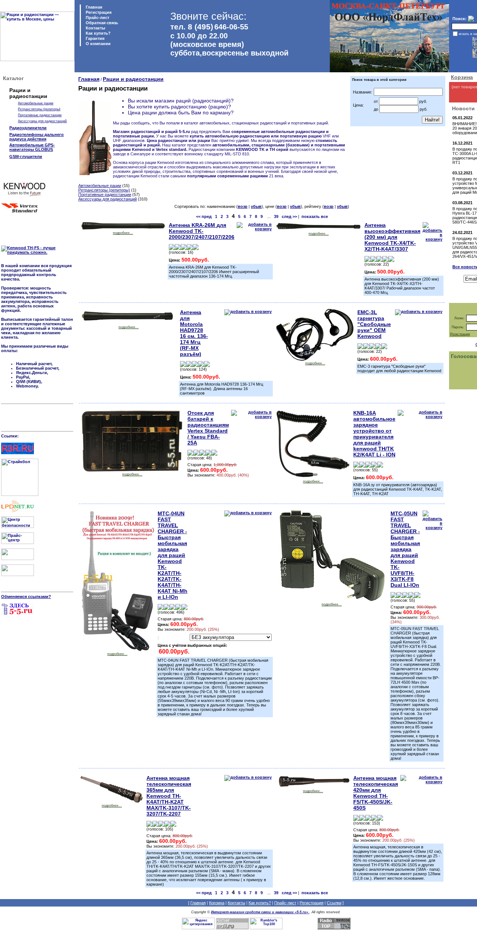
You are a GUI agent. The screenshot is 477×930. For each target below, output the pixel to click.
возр (242, 206)
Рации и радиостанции (133, 79)
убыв (256, 206)
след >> (289, 216)
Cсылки (334, 903)
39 (276, 216)
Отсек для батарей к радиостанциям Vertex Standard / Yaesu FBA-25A (208, 428)
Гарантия (94, 38)
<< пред (204, 216)
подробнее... (123, 233)
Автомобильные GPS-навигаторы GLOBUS (32, 147)
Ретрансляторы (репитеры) (39, 109)
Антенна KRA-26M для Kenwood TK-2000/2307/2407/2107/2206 (201, 231)
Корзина (462, 77)
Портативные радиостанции (39, 115)
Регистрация (98, 12)
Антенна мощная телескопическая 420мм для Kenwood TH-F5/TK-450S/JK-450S (375, 793)
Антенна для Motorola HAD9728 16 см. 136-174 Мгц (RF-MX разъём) (194, 333)
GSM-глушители (25, 156)
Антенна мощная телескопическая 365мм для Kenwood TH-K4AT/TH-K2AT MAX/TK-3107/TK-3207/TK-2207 (168, 796)
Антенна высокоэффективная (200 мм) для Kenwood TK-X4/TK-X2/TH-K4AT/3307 (392, 237)
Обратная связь (101, 22)
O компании (98, 43)
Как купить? (98, 33)
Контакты (95, 28)
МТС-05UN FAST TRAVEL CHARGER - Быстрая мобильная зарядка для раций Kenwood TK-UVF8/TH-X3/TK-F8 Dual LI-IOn (405, 549)
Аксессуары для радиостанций (42, 121)
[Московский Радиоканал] (17, 574)
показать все (314, 216)
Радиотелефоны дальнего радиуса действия (36, 136)
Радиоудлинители (28, 128)
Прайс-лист (97, 17)
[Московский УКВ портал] (17, 558)
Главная (93, 7)
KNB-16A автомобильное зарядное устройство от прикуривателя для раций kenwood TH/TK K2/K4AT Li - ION (374, 434)
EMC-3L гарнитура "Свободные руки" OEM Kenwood (374, 324)
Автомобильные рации (35, 103)
